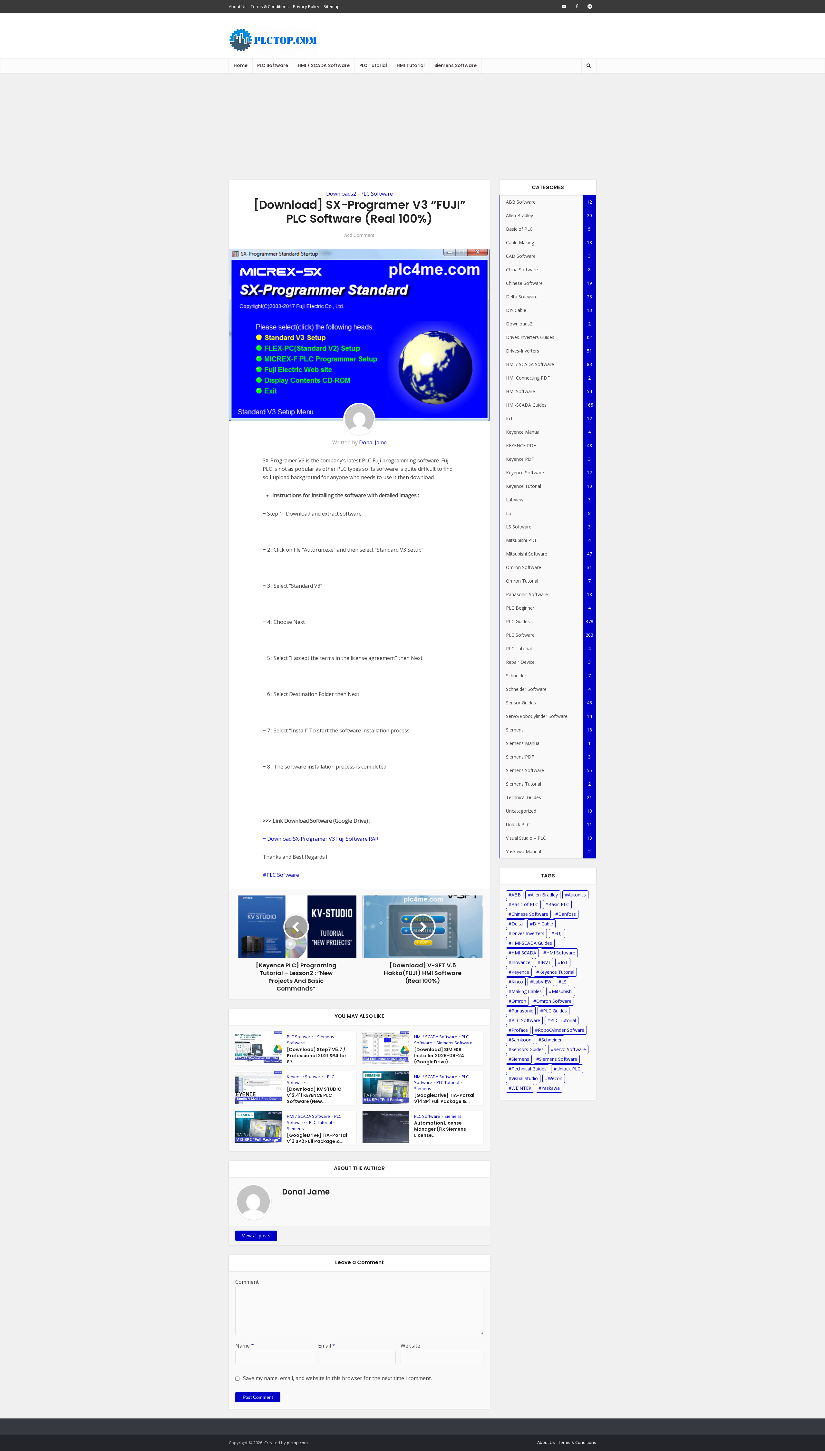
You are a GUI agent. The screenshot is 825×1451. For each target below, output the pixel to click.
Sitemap (332, 6)
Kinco (517, 982)
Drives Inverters (527, 933)
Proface (519, 1030)
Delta (517, 924)
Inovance (520, 962)
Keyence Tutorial (556, 972)
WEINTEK (521, 1088)
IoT (564, 962)
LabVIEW (542, 982)
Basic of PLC (524, 904)
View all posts (256, 1236)
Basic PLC (558, 904)
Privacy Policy (306, 6)
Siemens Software (455, 65)
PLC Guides (555, 1011)
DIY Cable (543, 924)
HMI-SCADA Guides (531, 943)
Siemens (422, 1088)
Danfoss (567, 914)
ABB (516, 895)
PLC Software (272, 65)
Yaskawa (550, 1088)
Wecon (555, 1078)
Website (410, 1345)
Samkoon (521, 1040)
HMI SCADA (523, 953)
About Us (238, 6)
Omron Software (553, 1001)
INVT (545, 962)
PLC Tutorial (373, 65)
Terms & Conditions (270, 6)
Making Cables (526, 991)
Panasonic (522, 1011)
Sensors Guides (527, 1049)
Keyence (520, 972)
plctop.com (297, 1443)
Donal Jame (373, 442)
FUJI (558, 933)
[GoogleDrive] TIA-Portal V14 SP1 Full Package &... (444, 1098)
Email (326, 1345)
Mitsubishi (562, 991)
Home (241, 65)
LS (564, 982)
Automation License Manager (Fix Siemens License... (440, 1129)
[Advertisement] (412, 122)
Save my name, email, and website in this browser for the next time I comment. (337, 1378)
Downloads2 (341, 193)
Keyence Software (305, 1076)
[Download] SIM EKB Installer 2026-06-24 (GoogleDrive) (439, 1055)
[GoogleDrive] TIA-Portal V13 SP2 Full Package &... (317, 1138)
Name (244, 1345)
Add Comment (359, 235)
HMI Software (560, 953)
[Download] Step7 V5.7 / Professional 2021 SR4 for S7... (316, 1055)
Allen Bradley (544, 895)
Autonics (577, 895)
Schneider (551, 1040)
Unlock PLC (568, 1069)
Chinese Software (529, 914)
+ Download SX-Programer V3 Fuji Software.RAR (320, 838)
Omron (518, 1001)
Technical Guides (529, 1069)
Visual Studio (524, 1078)
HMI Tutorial (411, 65)
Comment (247, 1281)
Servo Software (570, 1049)
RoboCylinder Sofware (561, 1030)
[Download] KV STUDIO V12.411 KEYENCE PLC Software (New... (314, 1095)
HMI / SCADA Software (324, 65)
